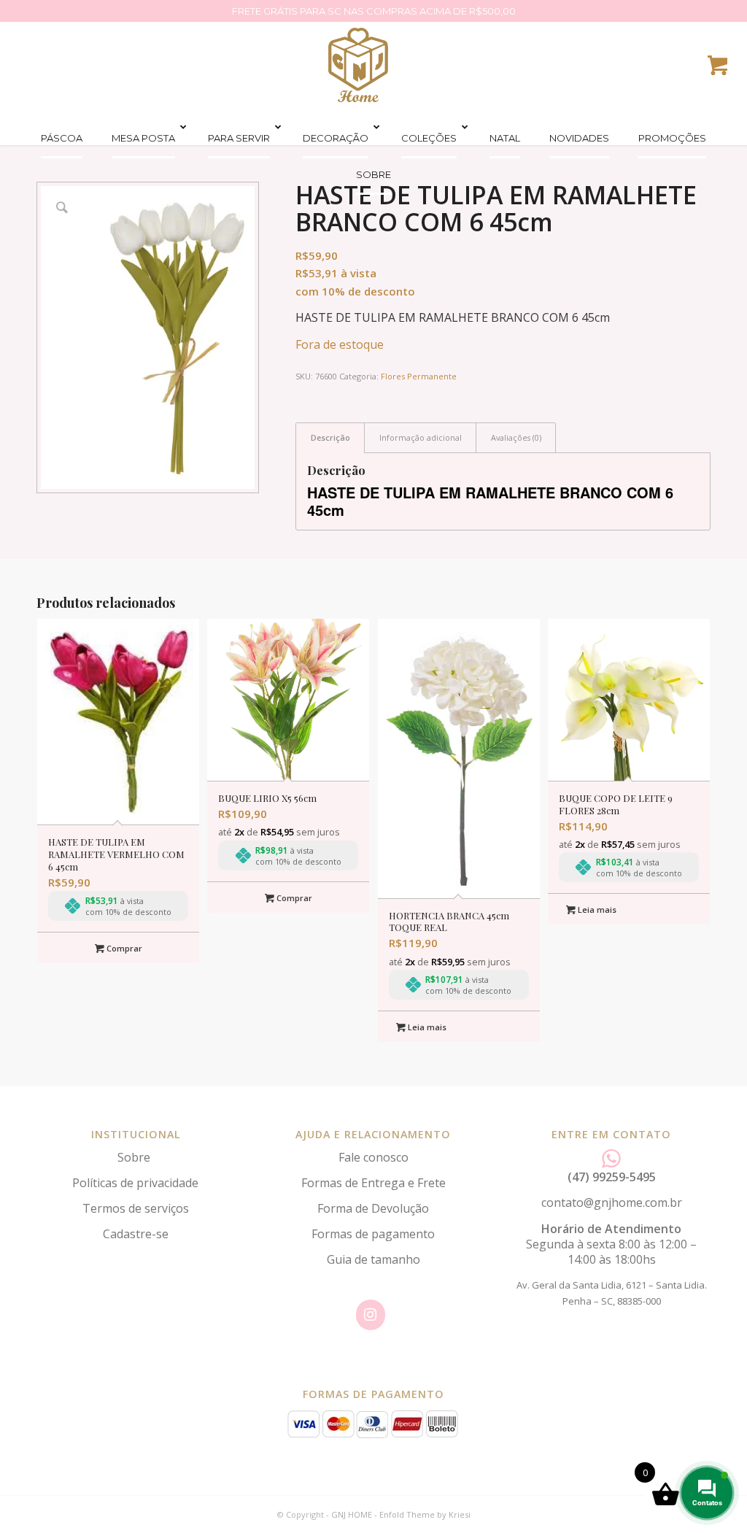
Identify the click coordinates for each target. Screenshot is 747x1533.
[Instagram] (370, 1315)
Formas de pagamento (373, 1234)
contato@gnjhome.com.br (611, 1202)
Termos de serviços (135, 1208)
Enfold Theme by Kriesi (425, 1514)
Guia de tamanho (373, 1259)
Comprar (123, 948)
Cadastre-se (136, 1234)
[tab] (330, 437)
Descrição (330, 437)
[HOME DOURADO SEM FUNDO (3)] (358, 65)
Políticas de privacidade (135, 1183)
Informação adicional (420, 437)
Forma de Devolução (373, 1208)
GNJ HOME (351, 1514)
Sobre (135, 1157)
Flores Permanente (419, 376)
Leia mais (426, 1027)
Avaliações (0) (516, 437)
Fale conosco (373, 1157)
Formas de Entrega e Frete (373, 1183)
